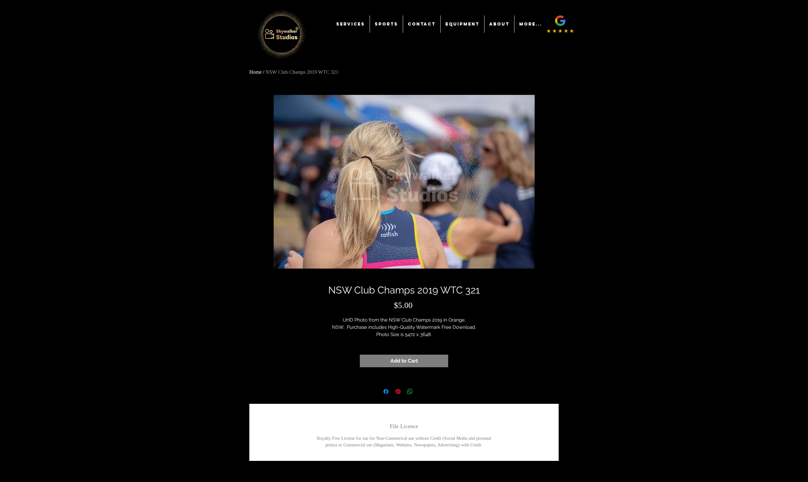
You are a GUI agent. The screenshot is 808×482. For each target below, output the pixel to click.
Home (255, 72)
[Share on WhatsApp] (410, 391)
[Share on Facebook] (386, 391)
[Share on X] (422, 391)
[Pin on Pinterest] (398, 391)
